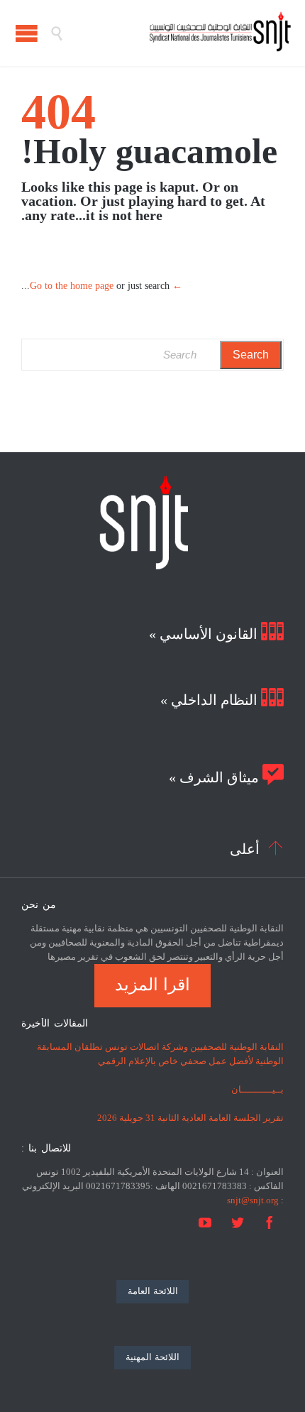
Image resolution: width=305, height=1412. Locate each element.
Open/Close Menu (26, 33)
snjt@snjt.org (253, 1200)
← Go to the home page (106, 285)
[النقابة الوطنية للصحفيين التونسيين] (177, 33)
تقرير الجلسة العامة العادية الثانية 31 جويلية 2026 (190, 1117)
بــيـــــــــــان (257, 1089)
